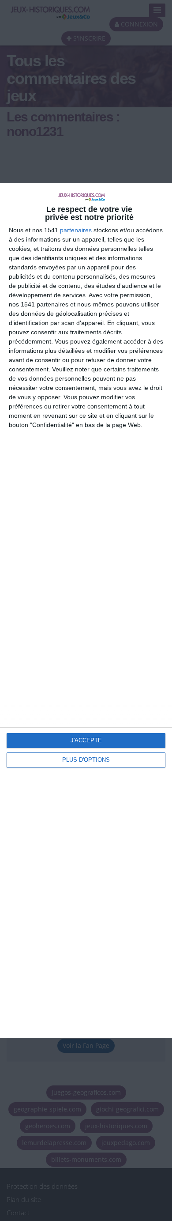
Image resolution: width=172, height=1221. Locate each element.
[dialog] (86, 610)
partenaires (76, 230)
